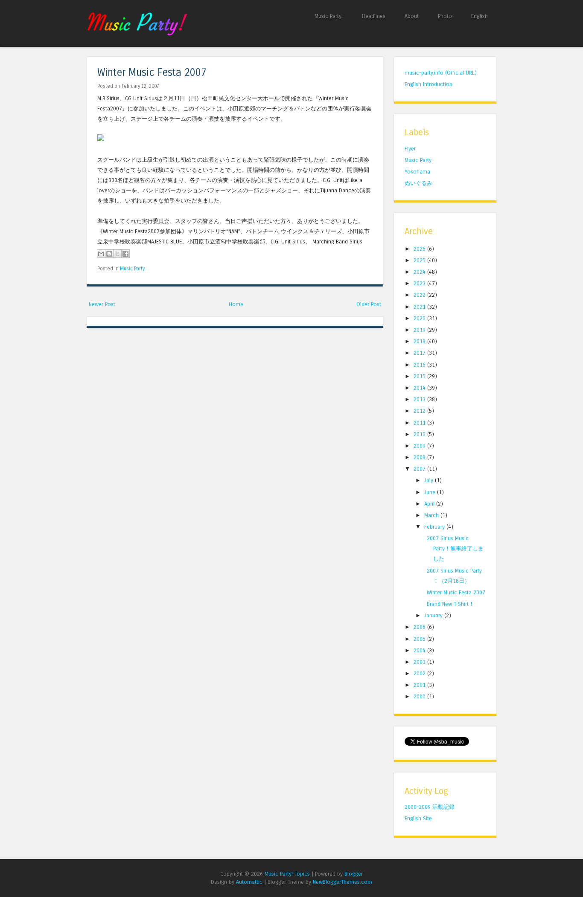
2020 (420, 318)
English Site (418, 818)
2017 (420, 353)
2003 (420, 662)
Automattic (249, 882)
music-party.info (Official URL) (441, 72)
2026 (420, 249)
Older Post (368, 304)
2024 (420, 272)
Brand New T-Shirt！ (450, 604)
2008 (420, 457)
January (434, 615)
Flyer (410, 148)
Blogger (353, 874)
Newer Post (102, 304)
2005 (420, 639)
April (430, 504)
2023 (420, 283)
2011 (420, 423)
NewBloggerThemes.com (342, 882)
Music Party (132, 269)
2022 (420, 295)
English (479, 16)
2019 (420, 330)
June (430, 492)
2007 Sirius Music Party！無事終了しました (455, 548)
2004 (420, 650)
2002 (420, 673)
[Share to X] (117, 253)
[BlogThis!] (109, 253)
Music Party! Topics (287, 874)
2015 (420, 376)
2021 (420, 307)
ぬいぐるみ (418, 183)
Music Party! (329, 16)
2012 (420, 411)
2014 (420, 388)
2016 (420, 365)
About (412, 16)
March (432, 515)
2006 (420, 627)
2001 (420, 685)
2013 (420, 399)
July (429, 480)
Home (236, 304)
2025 (420, 260)
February (435, 527)
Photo (445, 16)
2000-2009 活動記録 (430, 807)
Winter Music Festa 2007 (152, 73)
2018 (420, 341)
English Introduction (428, 84)
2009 (420, 446)
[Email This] (101, 253)
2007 (420, 469)
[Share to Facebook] (125, 253)
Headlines (373, 16)
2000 (420, 696)
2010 (420, 434)
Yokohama (417, 171)
